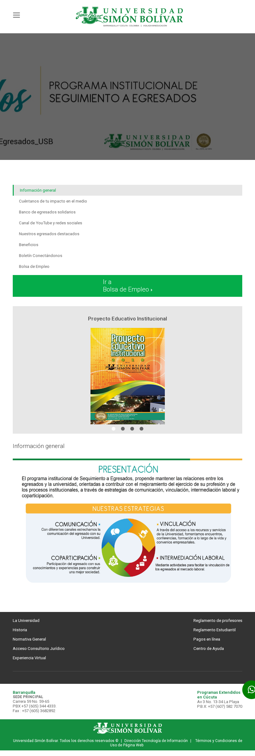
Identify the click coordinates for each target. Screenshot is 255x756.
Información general (38, 190)
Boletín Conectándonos (40, 255)
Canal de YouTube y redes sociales (50, 223)
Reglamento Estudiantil (214, 630)
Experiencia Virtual (29, 658)
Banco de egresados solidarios (47, 212)
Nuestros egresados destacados (49, 233)
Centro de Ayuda (208, 648)
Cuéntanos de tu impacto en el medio (53, 201)
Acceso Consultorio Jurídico (39, 648)
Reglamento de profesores (217, 620)
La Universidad (26, 620)
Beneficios (28, 244)
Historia (20, 630)
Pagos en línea (206, 639)
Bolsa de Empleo (34, 266)
